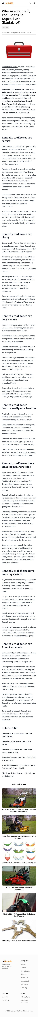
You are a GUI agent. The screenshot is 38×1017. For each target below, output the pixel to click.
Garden (5, 27)
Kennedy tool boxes (10, 67)
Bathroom (24, 978)
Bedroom (24, 974)
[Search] (30, 3)
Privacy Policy (25, 997)
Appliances (24, 984)
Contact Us (5, 1000)
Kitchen (23, 968)
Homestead (25, 981)
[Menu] (34, 3)
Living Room (25, 971)
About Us (5, 997)
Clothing (24, 988)
